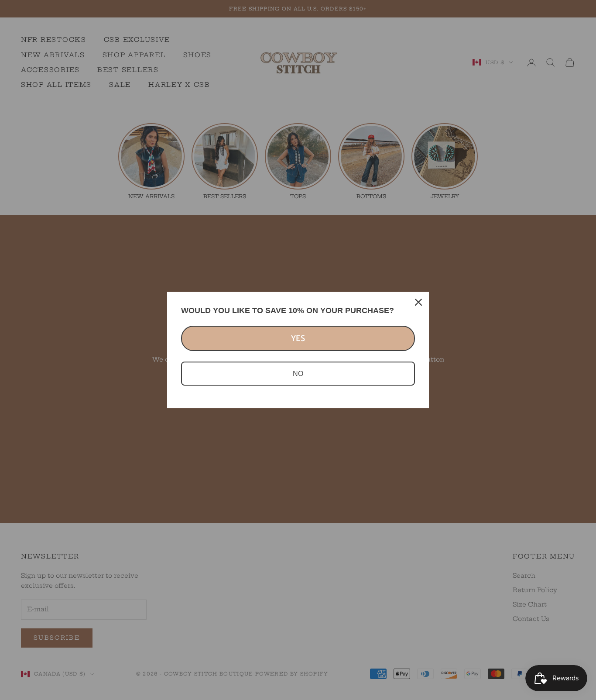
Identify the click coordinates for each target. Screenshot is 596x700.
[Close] (418, 302)
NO (298, 373)
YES (298, 338)
